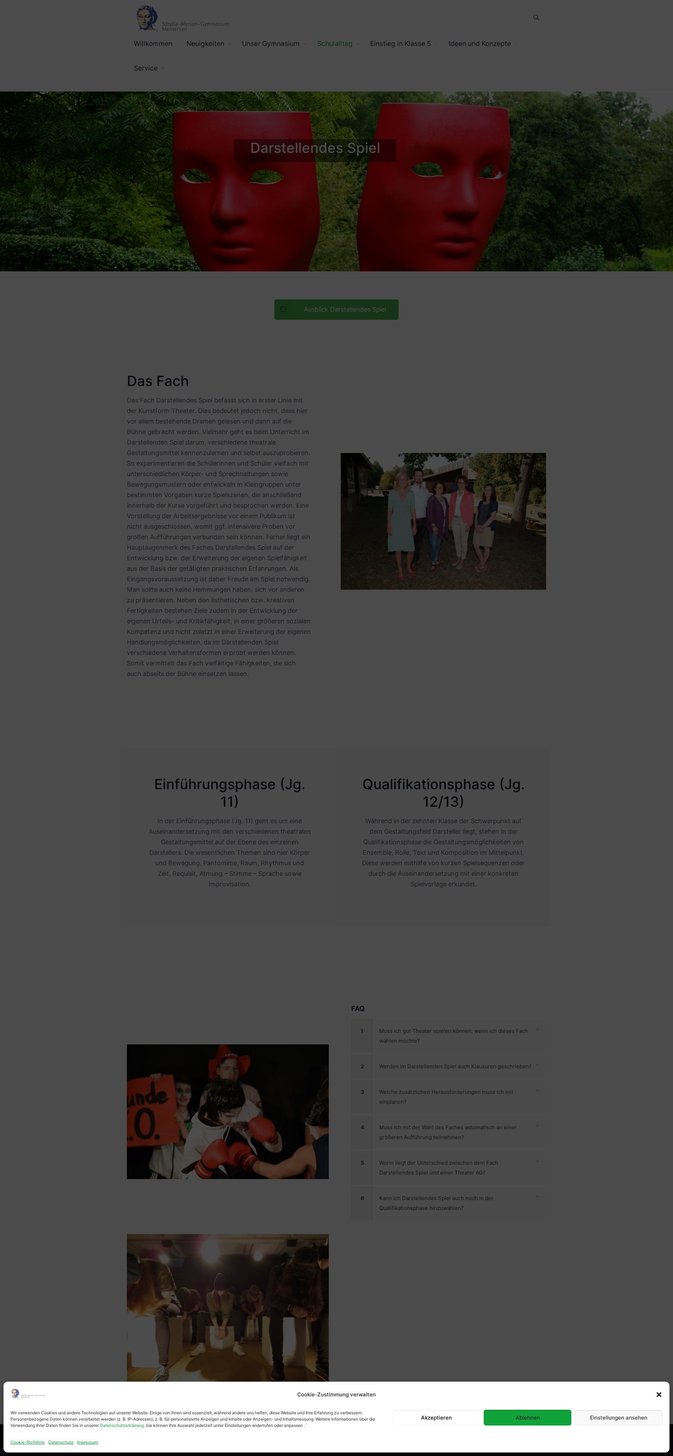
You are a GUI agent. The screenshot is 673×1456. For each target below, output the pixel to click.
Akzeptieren (436, 1417)
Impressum (87, 1442)
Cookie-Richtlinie (28, 1442)
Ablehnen (528, 1417)
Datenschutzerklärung (122, 1425)
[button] (658, 1394)
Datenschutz (61, 1442)
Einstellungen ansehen (618, 1417)
